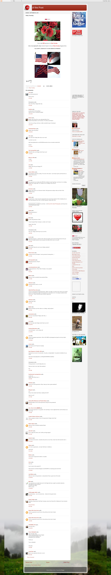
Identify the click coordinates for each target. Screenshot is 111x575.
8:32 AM (30, 434)
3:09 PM (30, 206)
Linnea (30, 344)
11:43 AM (30, 153)
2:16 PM (30, 495)
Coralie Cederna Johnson (34, 416)
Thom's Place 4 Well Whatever (78, 270)
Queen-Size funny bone (34, 510)
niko (30, 135)
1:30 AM (30, 347)
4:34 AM (30, 404)
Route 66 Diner (32, 504)
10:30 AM (30, 458)
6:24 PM (30, 263)
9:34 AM (30, 98)
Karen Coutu (31, 252)
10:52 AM (30, 124)
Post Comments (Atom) (36, 565)
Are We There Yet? (76, 252)
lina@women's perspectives (35, 374)
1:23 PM (30, 168)
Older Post (66, 562)
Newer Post (29, 562)
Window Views (77, 158)
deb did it (31, 430)
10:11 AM (30, 451)
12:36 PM (31, 488)
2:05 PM (30, 184)
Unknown (31, 282)
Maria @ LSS (31, 157)
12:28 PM (31, 477)
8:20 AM (30, 554)
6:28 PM (30, 271)
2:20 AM (30, 378)
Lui (29, 180)
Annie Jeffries (32, 172)
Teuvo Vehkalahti (32, 532)
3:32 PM (30, 213)
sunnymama (31, 314)
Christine (31, 382)
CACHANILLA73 (32, 524)
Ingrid (30, 210)
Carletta (30, 109)
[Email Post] (44, 86)
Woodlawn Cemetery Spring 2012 (81, 143)
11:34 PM (30, 331)
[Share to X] (49, 86)
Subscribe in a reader (76, 136)
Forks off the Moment (76, 260)
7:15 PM (30, 286)
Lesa (30, 321)
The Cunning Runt (33, 150)
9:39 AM (30, 105)
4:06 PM (30, 233)
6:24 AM (30, 419)
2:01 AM (30, 370)
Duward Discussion (76, 257)
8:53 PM (30, 310)
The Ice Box (74, 269)
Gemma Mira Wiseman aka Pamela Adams (38, 400)
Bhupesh (31, 389)
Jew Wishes (31, 474)
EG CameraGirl (32, 259)
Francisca (31, 188)
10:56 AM (30, 131)
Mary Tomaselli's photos (79, 141)
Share (73, 298)
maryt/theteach (76, 128)
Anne (30, 462)
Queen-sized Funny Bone (77, 267)
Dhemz (30, 445)
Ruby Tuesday (32, 87)
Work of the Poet (34, 7)
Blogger (62, 570)
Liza (29, 164)
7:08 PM (30, 520)
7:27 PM (30, 295)
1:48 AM (30, 358)
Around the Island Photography (54, 203)
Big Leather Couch (76, 254)
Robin (30, 197)
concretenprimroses (33, 267)
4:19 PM (30, 241)
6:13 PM (30, 256)
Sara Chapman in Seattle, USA (35, 351)
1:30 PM (30, 176)
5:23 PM (30, 248)
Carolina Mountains (33, 328)
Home (47, 562)
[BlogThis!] (48, 86)
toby (30, 245)
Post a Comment (30, 557)
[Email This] (47, 86)
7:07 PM (30, 513)
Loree (30, 237)
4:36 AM (30, 412)
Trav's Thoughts (75, 272)
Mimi (30, 481)
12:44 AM (30, 340)
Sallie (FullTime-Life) (33, 290)
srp (29, 335)
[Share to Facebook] (50, 86)
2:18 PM (30, 193)
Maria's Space (32, 423)
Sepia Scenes (76, 149)
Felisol (30, 117)
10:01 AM (30, 113)
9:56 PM (30, 317)
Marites (30, 454)
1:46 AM (30, 547)
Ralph (30, 306)
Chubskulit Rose (32, 128)
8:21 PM (30, 302)
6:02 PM (30, 506)
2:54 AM (30, 386)
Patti (30, 217)
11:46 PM (30, 528)
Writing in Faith (75, 273)
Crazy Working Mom (76, 255)
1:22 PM (30, 160)
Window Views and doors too (79, 159)
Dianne (30, 275)
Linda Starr (31, 551)
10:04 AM (30, 441)
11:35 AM (30, 470)
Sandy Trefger (32, 499)
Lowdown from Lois (76, 264)
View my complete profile (77, 131)
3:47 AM (30, 396)
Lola (30, 92)
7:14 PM (30, 278)
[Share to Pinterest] (51, 86)
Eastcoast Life (75, 259)
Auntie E (30, 438)
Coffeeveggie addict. (33, 492)
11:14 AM (30, 146)
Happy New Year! (80, 171)
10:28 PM (31, 324)
